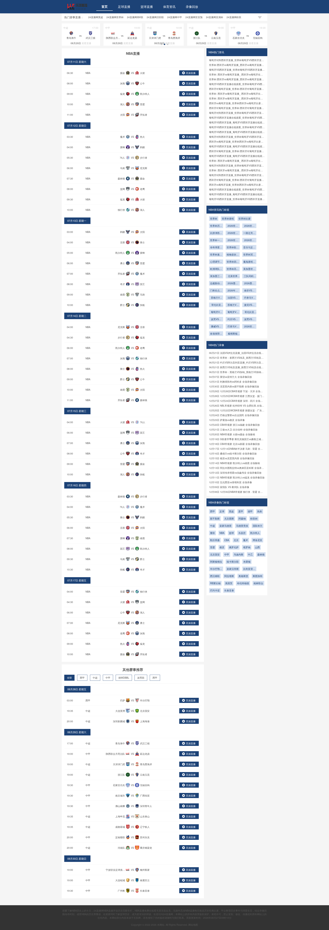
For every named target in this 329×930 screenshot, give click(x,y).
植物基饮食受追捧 (233, 255)
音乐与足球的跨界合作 (249, 248)
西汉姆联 (215, 576)
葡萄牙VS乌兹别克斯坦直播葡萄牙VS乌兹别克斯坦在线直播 (233, 312)
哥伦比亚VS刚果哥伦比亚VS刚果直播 (249, 312)
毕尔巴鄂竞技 (216, 569)
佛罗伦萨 (234, 547)
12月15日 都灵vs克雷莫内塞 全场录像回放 (231, 458)
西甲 (82, 677)
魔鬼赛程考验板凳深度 (249, 262)
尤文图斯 (229, 518)
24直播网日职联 (155, 17)
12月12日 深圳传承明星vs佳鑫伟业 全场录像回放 (235, 472)
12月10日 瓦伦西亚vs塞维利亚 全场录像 (230, 482)
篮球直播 (147, 6)
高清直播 (191, 73)
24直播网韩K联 (135, 17)
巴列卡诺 (215, 590)
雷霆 (212, 547)
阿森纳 (242, 518)
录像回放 (192, 6)
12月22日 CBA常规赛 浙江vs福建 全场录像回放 (234, 424)
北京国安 (215, 554)
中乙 (250, 554)
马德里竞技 (242, 525)
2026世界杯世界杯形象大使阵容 (249, 240)
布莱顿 (247, 561)
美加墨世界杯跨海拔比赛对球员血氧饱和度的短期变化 (249, 269)
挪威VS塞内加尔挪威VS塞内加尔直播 (216, 327)
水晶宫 (242, 533)
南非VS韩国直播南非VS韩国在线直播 (249, 291)
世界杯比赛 (245, 218)
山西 (257, 547)
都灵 (222, 547)
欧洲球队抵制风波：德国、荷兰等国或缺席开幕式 (216, 269)
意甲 (240, 511)
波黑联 (140, 677)
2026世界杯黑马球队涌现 (233, 233)
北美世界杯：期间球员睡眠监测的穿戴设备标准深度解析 (233, 276)
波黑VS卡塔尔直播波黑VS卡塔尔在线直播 (216, 319)
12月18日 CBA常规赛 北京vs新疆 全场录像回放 (234, 444)
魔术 (245, 540)
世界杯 (213, 218)
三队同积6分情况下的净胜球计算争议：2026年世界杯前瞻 (249, 276)
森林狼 (261, 554)
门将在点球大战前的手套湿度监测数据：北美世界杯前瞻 (216, 291)
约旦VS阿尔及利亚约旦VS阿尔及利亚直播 (233, 319)
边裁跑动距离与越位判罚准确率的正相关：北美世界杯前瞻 (216, 283)
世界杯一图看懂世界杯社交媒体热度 (216, 240)
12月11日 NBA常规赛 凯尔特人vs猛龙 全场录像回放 (237, 477)
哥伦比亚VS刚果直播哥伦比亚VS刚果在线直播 (216, 305)
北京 (236, 540)
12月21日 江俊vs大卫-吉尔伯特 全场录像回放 (233, 429)
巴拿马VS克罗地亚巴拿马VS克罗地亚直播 (249, 298)
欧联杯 (254, 518)
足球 (222, 511)
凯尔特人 (255, 533)
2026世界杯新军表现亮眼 (233, 226)
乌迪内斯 (238, 554)
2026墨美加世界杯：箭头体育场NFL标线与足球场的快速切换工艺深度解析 (233, 283)
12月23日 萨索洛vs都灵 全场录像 (227, 420)
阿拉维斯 (229, 576)
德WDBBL (123, 677)
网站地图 (193, 924)
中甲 (108, 677)
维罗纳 (246, 547)
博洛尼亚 (257, 540)
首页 (104, 6)
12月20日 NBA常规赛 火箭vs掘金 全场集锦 (232, 434)
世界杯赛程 (228, 218)
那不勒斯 (215, 518)
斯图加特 (257, 576)
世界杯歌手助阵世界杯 (233, 248)
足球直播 (124, 6)
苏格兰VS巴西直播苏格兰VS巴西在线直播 (233, 305)
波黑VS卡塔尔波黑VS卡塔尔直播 (249, 319)
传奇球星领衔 (216, 248)
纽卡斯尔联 (233, 561)
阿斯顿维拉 (216, 561)
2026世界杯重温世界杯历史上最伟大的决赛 (233, 240)
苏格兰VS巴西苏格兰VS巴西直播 (216, 298)
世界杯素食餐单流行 (216, 255)
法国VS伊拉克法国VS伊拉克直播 (233, 298)
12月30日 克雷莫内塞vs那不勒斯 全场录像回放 (234, 386)
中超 (95, 677)
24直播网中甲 (174, 17)
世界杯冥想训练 (249, 255)
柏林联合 (258, 583)
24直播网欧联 (234, 17)
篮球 (231, 533)
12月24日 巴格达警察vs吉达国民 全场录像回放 (234, 415)
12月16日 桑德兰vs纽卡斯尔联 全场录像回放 (233, 453)
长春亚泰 (229, 590)
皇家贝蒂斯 (233, 568)
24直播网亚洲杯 (214, 17)
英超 (231, 511)
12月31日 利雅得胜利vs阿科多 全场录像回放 (233, 381)
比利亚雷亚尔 (249, 569)
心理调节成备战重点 (216, 262)
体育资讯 (169, 6)
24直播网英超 (95, 17)
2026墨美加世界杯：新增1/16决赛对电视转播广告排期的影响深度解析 (249, 283)
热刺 (259, 511)
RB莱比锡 (215, 583)
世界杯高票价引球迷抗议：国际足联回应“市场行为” (233, 269)
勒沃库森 (215, 540)
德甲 (250, 511)
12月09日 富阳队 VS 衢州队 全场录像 (229, 487)
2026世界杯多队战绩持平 (249, 226)
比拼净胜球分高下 (216, 233)
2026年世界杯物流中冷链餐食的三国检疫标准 (233, 291)
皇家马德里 (225, 525)
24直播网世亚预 (194, 17)
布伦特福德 (243, 583)
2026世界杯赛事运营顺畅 (249, 327)
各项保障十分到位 (216, 334)
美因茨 (228, 583)
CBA (226, 540)
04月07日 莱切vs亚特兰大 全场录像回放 (230, 377)
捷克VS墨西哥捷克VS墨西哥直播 (249, 305)
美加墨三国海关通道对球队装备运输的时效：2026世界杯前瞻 (216, 276)
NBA (88, 73)
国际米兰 (257, 525)
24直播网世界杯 (115, 17)
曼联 (212, 533)
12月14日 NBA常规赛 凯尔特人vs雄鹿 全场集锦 (234, 463)
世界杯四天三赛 (233, 262)
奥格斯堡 (243, 576)
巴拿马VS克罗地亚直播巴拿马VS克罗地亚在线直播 (233, 327)
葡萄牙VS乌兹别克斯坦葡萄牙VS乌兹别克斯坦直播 (216, 312)
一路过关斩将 (249, 233)
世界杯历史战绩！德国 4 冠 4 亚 (216, 226)
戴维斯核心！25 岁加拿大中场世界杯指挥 (233, 334)
